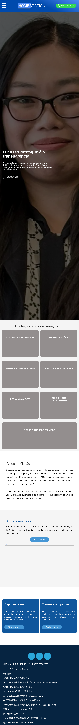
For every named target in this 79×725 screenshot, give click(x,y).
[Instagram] (39, 656)
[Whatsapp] (47, 656)
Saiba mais (20, 350)
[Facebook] (31, 656)
